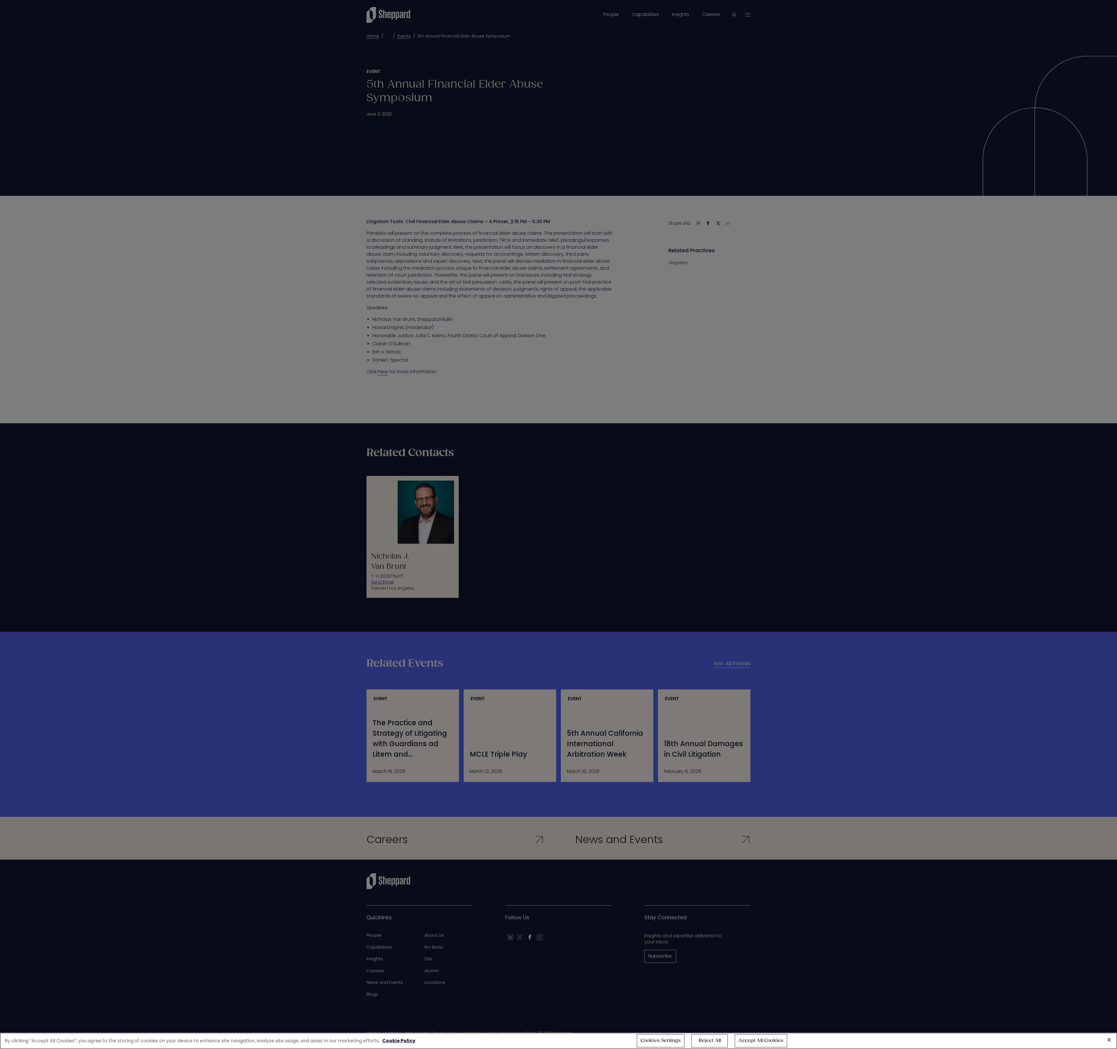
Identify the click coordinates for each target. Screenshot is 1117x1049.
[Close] (1109, 1040)
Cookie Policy (398, 1040)
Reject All (710, 1040)
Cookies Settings (661, 1040)
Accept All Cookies (761, 1040)
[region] (558, 1041)
